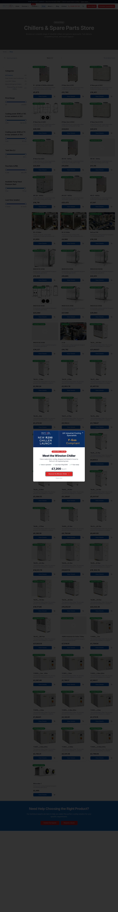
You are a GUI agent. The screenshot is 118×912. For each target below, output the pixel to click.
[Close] (82, 432)
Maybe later (59, 478)
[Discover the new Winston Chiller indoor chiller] (59, 438)
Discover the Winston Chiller (58, 474)
